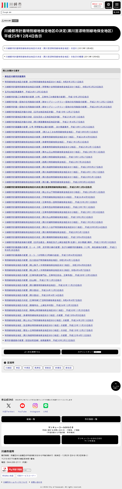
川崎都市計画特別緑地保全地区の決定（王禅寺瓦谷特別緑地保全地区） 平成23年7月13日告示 (50, 207)
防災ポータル (97, 5)
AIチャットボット (89, 352)
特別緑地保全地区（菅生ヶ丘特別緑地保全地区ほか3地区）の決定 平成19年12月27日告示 (49, 330)
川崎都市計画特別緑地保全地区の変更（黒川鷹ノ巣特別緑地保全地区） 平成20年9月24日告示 (50, 182)
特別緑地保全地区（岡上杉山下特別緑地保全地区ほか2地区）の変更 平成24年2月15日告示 (49, 320)
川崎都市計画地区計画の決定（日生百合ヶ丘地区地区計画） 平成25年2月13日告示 (45, 117)
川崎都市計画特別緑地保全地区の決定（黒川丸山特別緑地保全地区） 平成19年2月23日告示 (49, 217)
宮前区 (48, 368)
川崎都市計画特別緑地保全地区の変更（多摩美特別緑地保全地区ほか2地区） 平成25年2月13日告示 (53, 147)
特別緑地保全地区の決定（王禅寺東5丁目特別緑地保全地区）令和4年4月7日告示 (43, 300)
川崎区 (9, 368)
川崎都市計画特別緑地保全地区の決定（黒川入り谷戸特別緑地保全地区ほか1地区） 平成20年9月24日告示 (56, 227)
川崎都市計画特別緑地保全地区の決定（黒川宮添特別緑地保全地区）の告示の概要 (53, 57)
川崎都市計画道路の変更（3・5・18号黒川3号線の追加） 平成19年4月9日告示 (43, 255)
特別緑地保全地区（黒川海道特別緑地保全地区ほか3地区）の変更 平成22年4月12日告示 (48, 335)
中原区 (27, 368)
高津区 (38, 368)
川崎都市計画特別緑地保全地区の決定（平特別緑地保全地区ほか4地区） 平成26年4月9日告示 (50, 197)
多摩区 (58, 368)
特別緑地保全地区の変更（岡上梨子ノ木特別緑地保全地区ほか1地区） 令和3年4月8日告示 (48, 265)
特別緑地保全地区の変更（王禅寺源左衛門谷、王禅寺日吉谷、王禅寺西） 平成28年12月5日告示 (51, 275)
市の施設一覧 (91, 419)
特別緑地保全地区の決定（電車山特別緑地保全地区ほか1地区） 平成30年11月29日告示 (47, 310)
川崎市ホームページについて (15, 482)
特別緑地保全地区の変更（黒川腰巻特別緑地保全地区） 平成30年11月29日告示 (43, 285)
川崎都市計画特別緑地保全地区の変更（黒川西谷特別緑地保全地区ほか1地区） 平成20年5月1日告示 (53, 177)
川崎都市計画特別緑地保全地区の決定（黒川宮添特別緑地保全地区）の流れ (50, 48)
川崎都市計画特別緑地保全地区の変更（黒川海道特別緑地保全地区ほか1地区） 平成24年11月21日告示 (54, 172)
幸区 (18, 368)
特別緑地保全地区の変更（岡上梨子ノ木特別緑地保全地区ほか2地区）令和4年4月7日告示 (47, 270)
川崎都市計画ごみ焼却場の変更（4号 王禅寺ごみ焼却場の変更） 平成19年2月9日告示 (47, 97)
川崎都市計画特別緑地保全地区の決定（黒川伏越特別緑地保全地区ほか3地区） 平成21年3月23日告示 (54, 222)
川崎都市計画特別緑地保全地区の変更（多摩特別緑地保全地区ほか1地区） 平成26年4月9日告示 (51, 137)
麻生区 (69, 368)
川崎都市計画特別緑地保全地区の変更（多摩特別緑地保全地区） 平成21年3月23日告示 (47, 142)
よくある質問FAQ (32, 352)
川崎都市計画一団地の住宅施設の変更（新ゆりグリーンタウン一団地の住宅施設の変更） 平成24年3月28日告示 (58, 107)
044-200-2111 (14, 462)
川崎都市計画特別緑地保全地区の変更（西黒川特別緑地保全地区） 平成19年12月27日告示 (48, 157)
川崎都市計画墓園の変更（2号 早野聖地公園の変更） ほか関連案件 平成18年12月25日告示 (49, 127)
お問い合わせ (36, 482)
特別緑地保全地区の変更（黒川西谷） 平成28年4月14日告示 (34, 295)
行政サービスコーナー (26, 476)
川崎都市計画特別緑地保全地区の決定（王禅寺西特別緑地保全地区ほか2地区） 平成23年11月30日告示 (54, 212)
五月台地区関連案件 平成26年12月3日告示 (26, 92)
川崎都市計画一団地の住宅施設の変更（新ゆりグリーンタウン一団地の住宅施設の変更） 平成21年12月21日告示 (59, 102)
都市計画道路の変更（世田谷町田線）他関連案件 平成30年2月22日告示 (40, 340)
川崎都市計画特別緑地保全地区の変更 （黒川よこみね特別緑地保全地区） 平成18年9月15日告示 (51, 132)
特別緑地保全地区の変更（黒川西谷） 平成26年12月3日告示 (34, 290)
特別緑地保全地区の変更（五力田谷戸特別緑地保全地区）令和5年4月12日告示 (42, 260)
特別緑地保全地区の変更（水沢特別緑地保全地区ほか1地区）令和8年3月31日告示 (44, 82)
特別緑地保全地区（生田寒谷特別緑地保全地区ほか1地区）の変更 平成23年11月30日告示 (49, 325)
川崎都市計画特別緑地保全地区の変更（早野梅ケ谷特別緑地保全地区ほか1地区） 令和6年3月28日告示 (54, 87)
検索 (117, 12)
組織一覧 (31, 419)
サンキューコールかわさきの (90, 440)
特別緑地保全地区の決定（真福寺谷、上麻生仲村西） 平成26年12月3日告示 (41, 305)
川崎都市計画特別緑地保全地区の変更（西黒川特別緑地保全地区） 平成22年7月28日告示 (48, 162)
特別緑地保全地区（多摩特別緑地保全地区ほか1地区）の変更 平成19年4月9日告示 (45, 315)
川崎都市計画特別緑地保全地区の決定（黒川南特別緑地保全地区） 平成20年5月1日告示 (47, 232)
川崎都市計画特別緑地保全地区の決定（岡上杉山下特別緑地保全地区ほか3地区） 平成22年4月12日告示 (55, 192)
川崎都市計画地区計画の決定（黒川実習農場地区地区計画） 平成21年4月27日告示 (45, 122)
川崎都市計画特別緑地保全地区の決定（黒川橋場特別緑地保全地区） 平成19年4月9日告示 (48, 237)
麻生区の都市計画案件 (15, 76)
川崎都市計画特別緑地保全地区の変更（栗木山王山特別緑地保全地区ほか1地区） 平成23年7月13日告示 (55, 152)
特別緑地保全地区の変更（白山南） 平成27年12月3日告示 (33, 280)
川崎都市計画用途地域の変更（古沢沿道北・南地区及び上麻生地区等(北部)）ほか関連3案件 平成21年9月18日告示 (60, 242)
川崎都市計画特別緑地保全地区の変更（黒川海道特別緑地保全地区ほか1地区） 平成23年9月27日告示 (54, 167)
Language (108, 7)
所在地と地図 (8, 476)
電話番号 (32, 440)
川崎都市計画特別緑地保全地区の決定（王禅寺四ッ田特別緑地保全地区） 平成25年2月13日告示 (51, 202)
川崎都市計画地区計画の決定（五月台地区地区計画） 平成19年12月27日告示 (42, 112)
